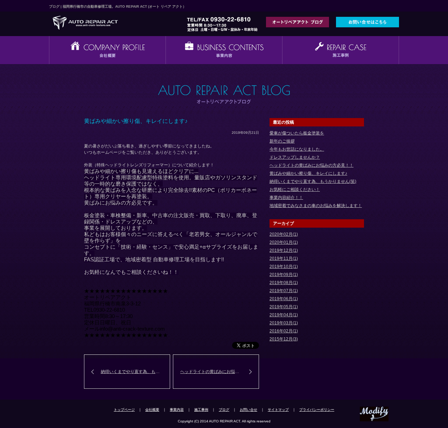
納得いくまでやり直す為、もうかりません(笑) (135, 371)
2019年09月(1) (284, 274)
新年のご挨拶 (282, 141)
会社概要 (152, 410)
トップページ (124, 410)
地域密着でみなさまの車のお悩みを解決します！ (316, 205)
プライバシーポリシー (316, 410)
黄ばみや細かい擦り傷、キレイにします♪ (308, 173)
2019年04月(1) (284, 314)
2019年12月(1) (284, 250)
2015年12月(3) (284, 339)
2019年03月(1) (284, 322)
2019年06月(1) (284, 298)
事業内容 (177, 410)
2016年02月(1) (284, 331)
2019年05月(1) (284, 306)
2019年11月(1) (284, 258)
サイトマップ (278, 410)
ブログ (224, 410)
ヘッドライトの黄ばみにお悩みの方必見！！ (219, 371)
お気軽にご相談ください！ (295, 189)
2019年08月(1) (284, 282)
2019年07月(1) (284, 290)
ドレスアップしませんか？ (295, 157)
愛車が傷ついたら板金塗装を (297, 133)
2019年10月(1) (284, 266)
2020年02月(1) (284, 234)
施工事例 (201, 410)
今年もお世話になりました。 (297, 149)
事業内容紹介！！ (286, 197)
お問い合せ (248, 410)
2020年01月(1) (284, 242)
